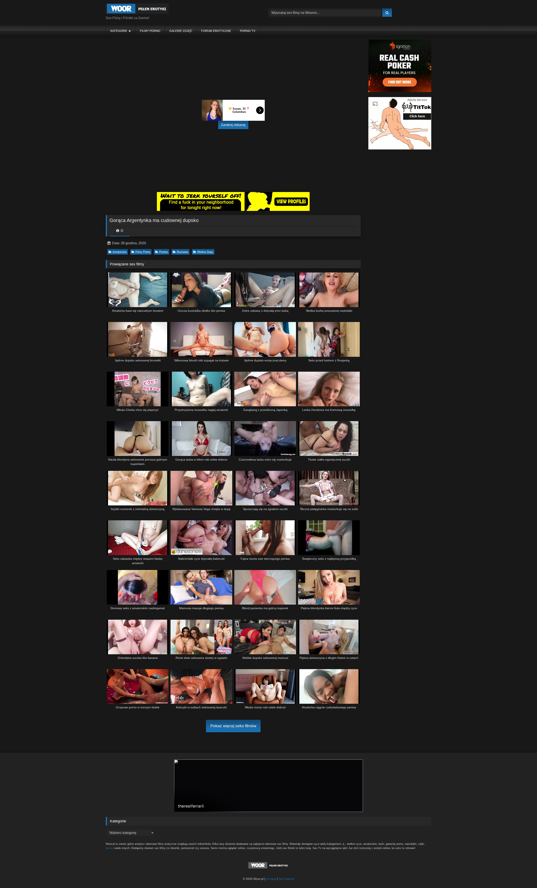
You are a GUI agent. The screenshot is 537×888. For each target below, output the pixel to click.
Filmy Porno (143, 251)
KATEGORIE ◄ (120, 30)
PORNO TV (247, 30)
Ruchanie (182, 251)
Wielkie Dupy (205, 251)
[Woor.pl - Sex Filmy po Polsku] (137, 9)
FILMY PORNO (150, 30)
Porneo (163, 251)
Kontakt (271, 878)
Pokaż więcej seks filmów (233, 726)
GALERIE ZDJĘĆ (180, 30)
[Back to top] (524, 875)
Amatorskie (119, 251)
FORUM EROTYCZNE (216, 30)
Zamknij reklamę (233, 125)
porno (109, 848)
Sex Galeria (286, 878)
